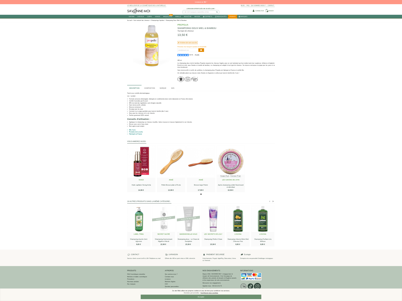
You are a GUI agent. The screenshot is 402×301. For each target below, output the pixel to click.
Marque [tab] (163, 88)
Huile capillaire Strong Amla (141, 185)
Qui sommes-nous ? (171, 274)
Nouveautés (222, 16)
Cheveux (140, 16)
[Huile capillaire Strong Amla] (141, 162)
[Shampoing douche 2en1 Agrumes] (138, 219)
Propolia (182, 25)
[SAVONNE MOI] (138, 11)
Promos (232, 16)
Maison (197, 16)
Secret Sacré (163, 234)
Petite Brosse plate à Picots (171, 185)
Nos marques (131, 284)
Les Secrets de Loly (213, 234)
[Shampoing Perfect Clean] (213, 219)
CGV (166, 284)
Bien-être (187, 16)
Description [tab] (134, 88)
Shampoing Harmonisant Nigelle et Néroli (163, 240)
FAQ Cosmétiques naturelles (136, 274)
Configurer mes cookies (209, 293)
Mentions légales (170, 281)
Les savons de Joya (231, 180)
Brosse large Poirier (201, 185)
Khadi (141, 180)
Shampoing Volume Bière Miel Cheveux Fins (238, 240)
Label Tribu (139, 234)
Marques (243, 16)
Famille (178, 16)
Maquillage (167, 16)
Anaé (171, 180)
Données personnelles (172, 286)
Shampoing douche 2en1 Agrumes (138, 240)
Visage (157, 16)
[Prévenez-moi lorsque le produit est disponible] (201, 50)
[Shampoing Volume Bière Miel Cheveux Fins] (238, 219)
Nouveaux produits (133, 281)
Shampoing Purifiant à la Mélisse (262, 240)
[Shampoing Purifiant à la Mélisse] (262, 219)
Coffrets (208, 16)
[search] (217, 12)
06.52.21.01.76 (217, 286)
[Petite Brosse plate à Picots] (171, 162)
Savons (131, 16)
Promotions (130, 279)
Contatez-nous (169, 276)
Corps (149, 16)
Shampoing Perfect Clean (213, 239)
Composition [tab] (149, 88)
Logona (237, 234)
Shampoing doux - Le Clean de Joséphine (188, 240)
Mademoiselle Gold (188, 234)
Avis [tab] (172, 88)
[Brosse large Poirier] (201, 162)
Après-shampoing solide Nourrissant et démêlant (231, 186)
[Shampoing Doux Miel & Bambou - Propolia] (150, 45)
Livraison (168, 279)
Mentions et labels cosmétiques (137, 276)
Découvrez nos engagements (212, 283)
